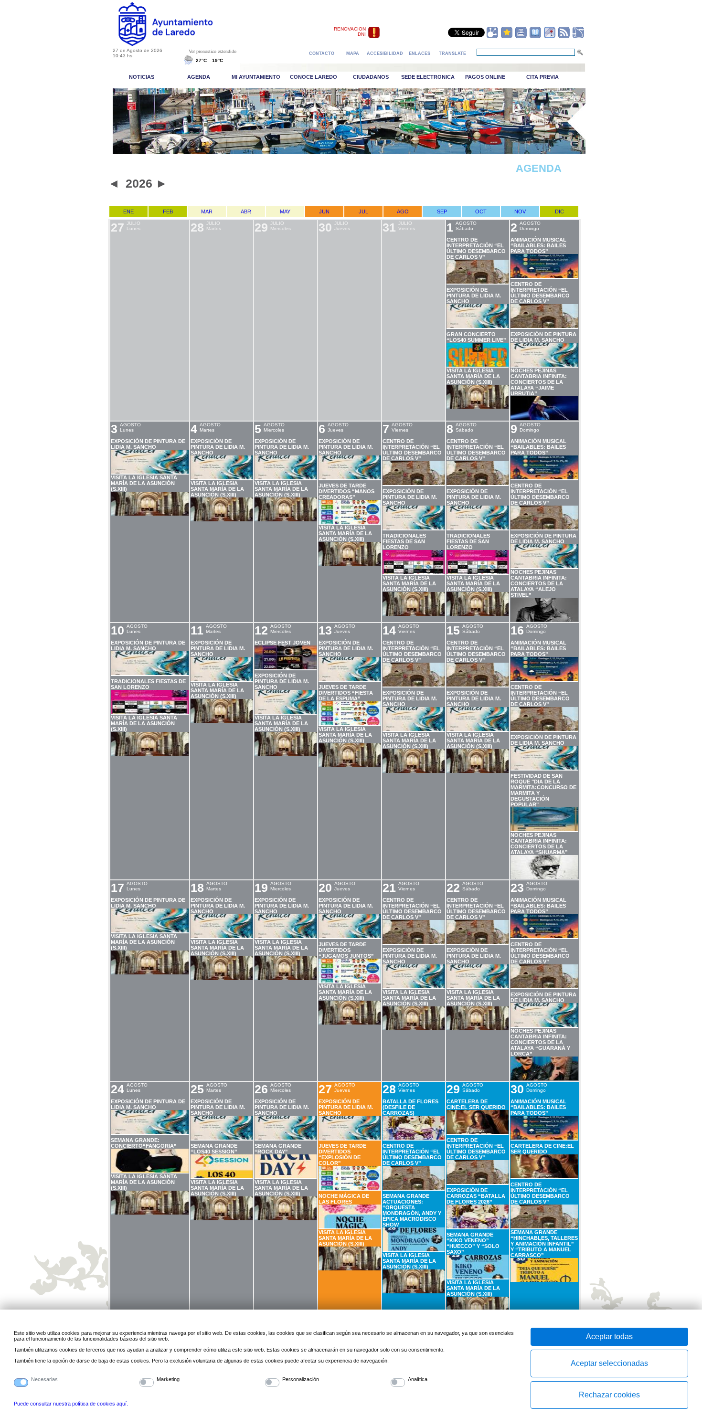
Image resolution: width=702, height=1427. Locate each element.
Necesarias (44, 1379)
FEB (168, 211)
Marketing (168, 1379)
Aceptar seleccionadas (609, 1363)
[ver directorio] (535, 37)
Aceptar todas (609, 1336)
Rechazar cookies (609, 1395)
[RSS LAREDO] (564, 37)
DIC (559, 211)
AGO (403, 211)
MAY (285, 211)
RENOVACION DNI (350, 31)
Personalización (300, 1379)
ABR (246, 211)
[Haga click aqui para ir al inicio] (176, 44)
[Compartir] (492, 37)
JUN (324, 211)
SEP (442, 211)
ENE (128, 211)
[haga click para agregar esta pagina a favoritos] (506, 37)
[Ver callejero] (549, 37)
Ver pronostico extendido (212, 51)
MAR (207, 211)
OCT (481, 211)
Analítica (417, 1379)
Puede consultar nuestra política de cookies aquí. (71, 1403)
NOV (520, 211)
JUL (363, 211)
